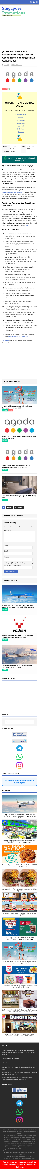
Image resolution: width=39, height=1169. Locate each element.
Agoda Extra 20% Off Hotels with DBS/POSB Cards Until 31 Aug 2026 (19, 437)
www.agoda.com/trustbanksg (12, 192)
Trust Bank (19, 507)
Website (6, 557)
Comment (7, 530)
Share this (5, 341)
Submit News (7, 1058)
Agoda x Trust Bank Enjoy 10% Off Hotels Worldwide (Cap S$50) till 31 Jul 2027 (16, 466)
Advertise (15, 1058)
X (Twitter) (20, 129)
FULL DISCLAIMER (19, 1154)
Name (6, 545)
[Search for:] (19, 722)
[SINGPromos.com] (19, 11)
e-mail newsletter (21, 114)
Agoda (9, 507)
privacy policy (16, 1131)
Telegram (21, 117)
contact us (19, 1133)
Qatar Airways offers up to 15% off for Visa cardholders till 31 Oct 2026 (17, 666)
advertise (26, 1131)
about (21, 1131)
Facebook (21, 126)
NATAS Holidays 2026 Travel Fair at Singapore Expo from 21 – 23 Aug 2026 (17, 407)
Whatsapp (20, 120)
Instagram (20, 123)
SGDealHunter (17, 65)
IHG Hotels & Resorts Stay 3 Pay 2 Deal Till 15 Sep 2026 (19, 496)
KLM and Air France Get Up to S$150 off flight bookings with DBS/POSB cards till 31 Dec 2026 (18, 606)
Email (6, 551)
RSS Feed (21, 132)
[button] (33, 2)
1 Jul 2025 (6, 65)
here (28, 225)
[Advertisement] (19, 33)
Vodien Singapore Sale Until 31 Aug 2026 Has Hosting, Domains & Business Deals (17, 636)
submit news (32, 1131)
